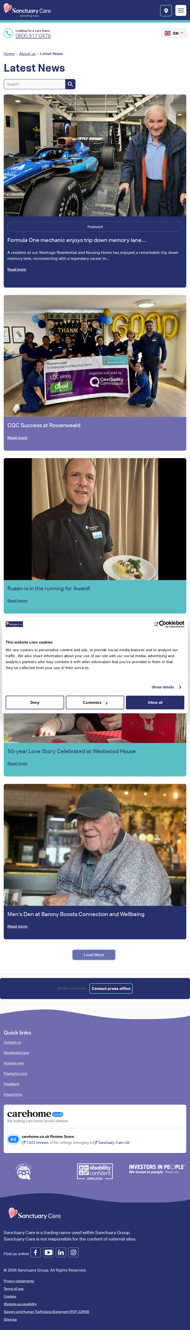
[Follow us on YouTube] (48, 1252)
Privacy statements (19, 1281)
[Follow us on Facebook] (35, 1252)
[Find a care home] (166, 10)
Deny (34, 702)
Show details (163, 687)
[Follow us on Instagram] (73, 1252)
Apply (70, 84)
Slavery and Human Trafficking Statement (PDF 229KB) (46, 1312)
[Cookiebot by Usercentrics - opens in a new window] (162, 624)
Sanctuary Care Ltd (113, 1142)
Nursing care (14, 1063)
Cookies (10, 1296)
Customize (92, 702)
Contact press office (111, 988)
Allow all (155, 702)
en (176, 33)
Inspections (13, 1094)
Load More (94, 954)
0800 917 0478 (33, 35)
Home (9, 53)
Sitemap (10, 1319)
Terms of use (14, 1289)
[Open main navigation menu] (180, 11)
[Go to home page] (27, 10)
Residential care (16, 1053)
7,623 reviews (37, 1142)
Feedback (11, 1084)
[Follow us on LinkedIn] (61, 1252)
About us (27, 53)
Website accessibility (20, 1304)
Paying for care (15, 1073)
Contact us (12, 1042)
